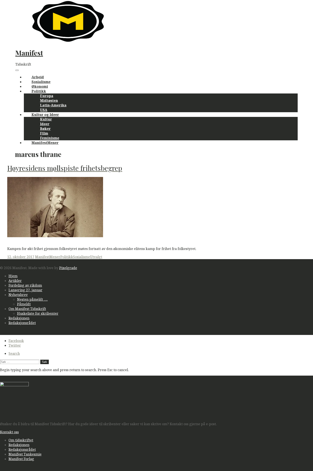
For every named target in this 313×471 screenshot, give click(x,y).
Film (44, 133)
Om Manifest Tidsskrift (27, 308)
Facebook (16, 340)
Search (14, 353)
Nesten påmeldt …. (32, 299)
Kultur (46, 119)
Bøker (45, 128)
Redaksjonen (19, 318)
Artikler (15, 280)
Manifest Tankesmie (25, 454)
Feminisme (49, 138)
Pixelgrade (68, 268)
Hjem (13, 276)
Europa (46, 95)
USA (43, 110)
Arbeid (38, 77)
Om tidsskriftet (21, 440)
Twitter (15, 345)
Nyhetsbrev (18, 294)
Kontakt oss (9, 432)
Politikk (39, 91)
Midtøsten (49, 100)
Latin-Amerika (53, 105)
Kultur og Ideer (45, 114)
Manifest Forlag (21, 459)
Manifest (29, 52)
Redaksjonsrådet (22, 322)
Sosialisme (41, 81)
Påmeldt (24, 304)
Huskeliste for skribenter (37, 313)
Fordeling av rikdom (25, 285)
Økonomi (40, 86)
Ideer (44, 124)
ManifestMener (45, 142)
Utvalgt (96, 256)
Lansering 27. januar (25, 290)
